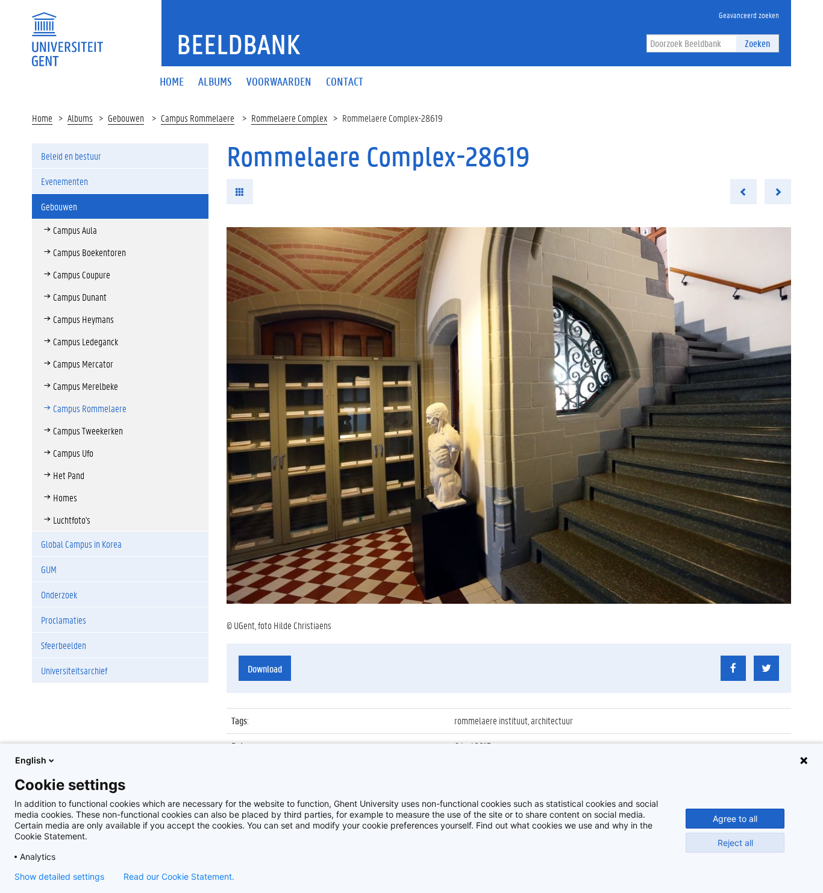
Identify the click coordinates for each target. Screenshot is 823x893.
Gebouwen (126, 117)
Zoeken (757, 43)
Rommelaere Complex (289, 117)
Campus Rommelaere (197, 117)
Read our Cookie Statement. (179, 877)
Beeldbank (238, 44)
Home (42, 117)
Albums (80, 117)
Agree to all (735, 818)
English (30, 760)
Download (265, 668)
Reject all (735, 843)
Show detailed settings (59, 877)
